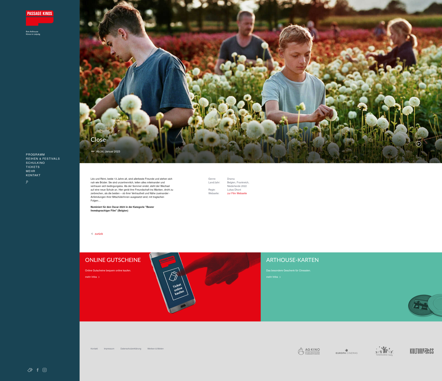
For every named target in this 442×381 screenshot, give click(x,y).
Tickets (33, 167)
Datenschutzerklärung (131, 348)
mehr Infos (91, 276)
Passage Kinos (40, 18)
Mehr (30, 171)
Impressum (109, 348)
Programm (35, 154)
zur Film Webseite (237, 193)
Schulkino (35, 163)
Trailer (418, 144)
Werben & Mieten (155, 348)
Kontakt (33, 175)
